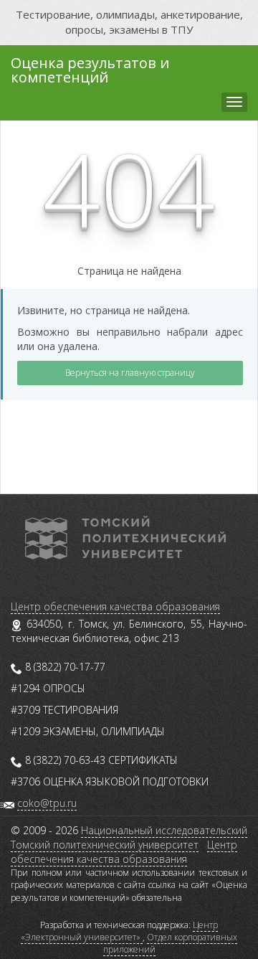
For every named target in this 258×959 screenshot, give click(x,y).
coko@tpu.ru (47, 803)
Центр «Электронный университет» (119, 931)
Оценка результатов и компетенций (90, 68)
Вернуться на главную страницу (130, 373)
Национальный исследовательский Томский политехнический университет (129, 837)
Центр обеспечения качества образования (115, 606)
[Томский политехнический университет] (125, 536)
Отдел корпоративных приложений (170, 943)
